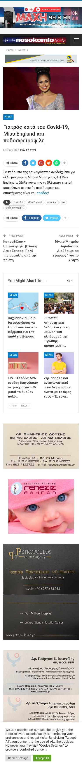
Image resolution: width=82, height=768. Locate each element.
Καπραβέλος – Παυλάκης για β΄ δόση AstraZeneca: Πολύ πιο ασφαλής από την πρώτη (20, 251)
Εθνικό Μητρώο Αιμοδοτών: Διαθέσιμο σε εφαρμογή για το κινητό (65, 251)
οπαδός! (43, 193)
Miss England (35, 202)
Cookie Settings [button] (18, 758)
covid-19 (18, 202)
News (8, 117)
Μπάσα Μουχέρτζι (14, 208)
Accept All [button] (42, 758)
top (63, 202)
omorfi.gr (52, 202)
